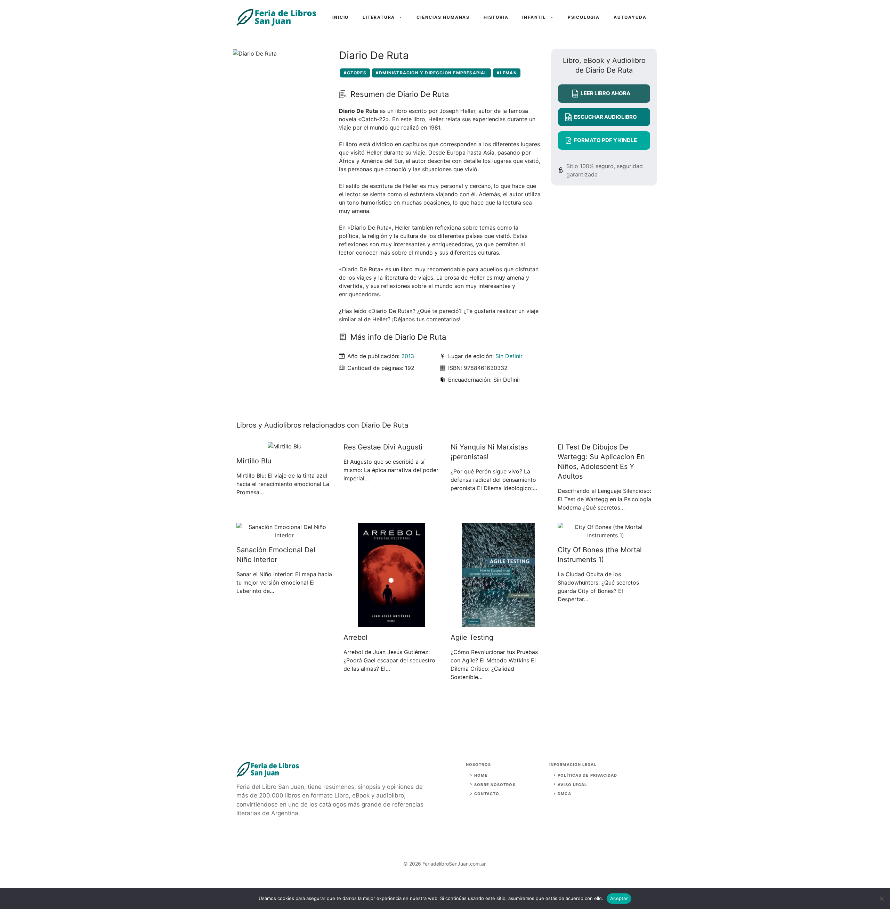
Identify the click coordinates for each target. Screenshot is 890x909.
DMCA (564, 793)
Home (480, 775)
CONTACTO (486, 793)
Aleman (506, 72)
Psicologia (584, 17)
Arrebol (355, 637)
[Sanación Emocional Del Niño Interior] (284, 535)
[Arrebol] (391, 622)
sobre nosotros (494, 784)
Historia (496, 17)
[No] (881, 898)
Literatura (379, 17)
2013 (407, 356)
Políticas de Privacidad (587, 775)
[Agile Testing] (498, 622)
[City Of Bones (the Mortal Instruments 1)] (606, 535)
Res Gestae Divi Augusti (382, 447)
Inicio (340, 17)
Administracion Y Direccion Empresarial (431, 72)
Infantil (534, 17)
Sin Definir (509, 356)
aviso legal (572, 784)
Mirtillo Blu (254, 461)
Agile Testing (472, 637)
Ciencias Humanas (443, 17)
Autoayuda (630, 17)
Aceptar (619, 898)
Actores (354, 72)
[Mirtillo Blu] (284, 446)
